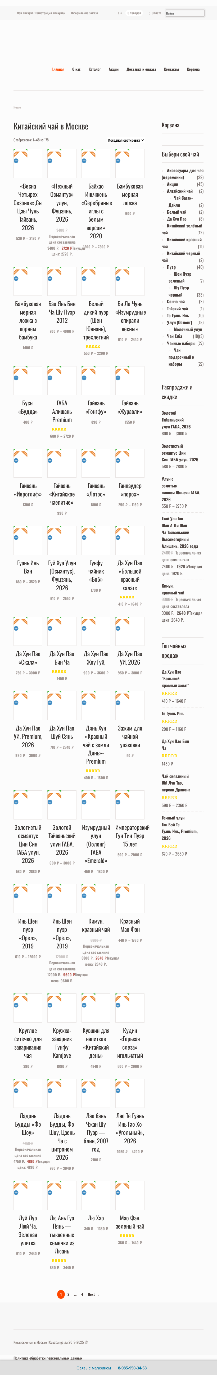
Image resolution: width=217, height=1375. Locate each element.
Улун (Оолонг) (179, 322)
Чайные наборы (181, 343)
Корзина (193, 69)
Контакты (171, 69)
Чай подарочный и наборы (181, 357)
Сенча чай (176, 301)
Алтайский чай (180, 191)
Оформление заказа (84, 13)
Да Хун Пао (177, 219)
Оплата (156, 13)
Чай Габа (174, 336)
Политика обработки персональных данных (47, 1358)
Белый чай (176, 212)
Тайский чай (177, 308)
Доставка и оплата (141, 69)
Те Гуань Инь (178, 315)
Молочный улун (188, 329)
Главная (58, 69)
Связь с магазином (93, 1368)
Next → (94, 1294)
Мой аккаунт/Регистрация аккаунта (41, 13)
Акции (114, 69)
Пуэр (171, 267)
